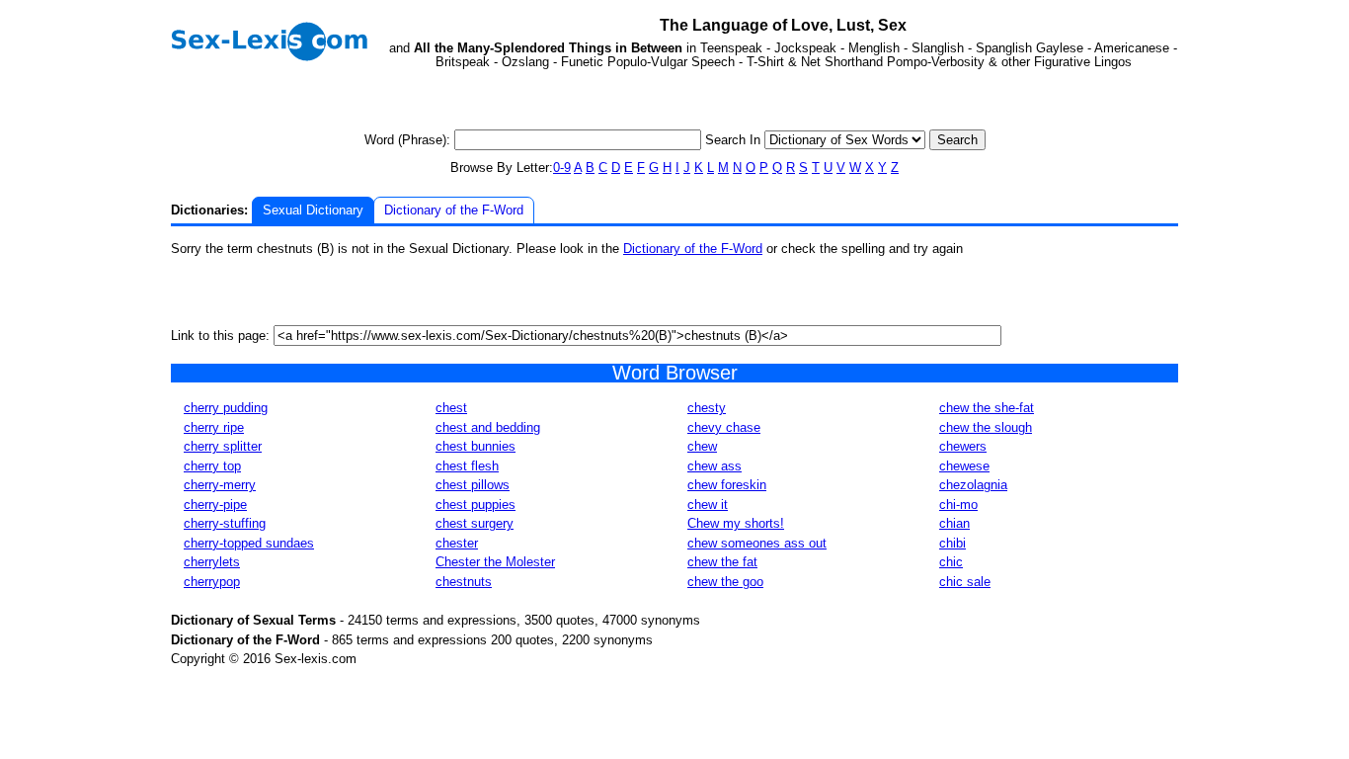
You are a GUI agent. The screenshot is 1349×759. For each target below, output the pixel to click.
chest (451, 407)
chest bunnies (476, 446)
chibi (952, 543)
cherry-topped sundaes (249, 543)
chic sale (965, 581)
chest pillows (473, 484)
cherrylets (212, 561)
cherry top (212, 466)
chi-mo (958, 504)
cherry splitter (223, 446)
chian (954, 523)
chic (951, 561)
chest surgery (475, 523)
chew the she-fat (986, 407)
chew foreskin (726, 484)
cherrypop (212, 581)
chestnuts (464, 581)
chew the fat (722, 561)
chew (702, 446)
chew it (707, 504)
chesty (706, 407)
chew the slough (985, 427)
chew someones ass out (757, 543)
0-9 (562, 167)
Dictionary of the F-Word (453, 210)
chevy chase (723, 427)
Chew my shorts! (735, 523)
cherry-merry (220, 484)
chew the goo (725, 581)
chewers (963, 446)
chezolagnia (973, 484)
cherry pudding (226, 407)
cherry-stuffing (225, 523)
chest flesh (467, 466)
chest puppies (476, 504)
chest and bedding (488, 427)
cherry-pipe (215, 504)
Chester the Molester (495, 561)
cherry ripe (214, 427)
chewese (964, 466)
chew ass (714, 466)
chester (457, 543)
